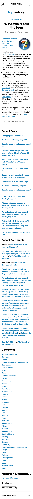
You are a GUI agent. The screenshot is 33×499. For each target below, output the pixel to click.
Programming (7, 431)
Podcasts (5, 421)
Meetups (5, 407)
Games (4, 386)
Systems (5, 442)
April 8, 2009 (25, 32)
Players (4, 418)
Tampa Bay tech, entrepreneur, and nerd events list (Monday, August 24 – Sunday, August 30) (16, 153)
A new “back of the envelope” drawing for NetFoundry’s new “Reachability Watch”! (16, 162)
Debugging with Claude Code (12, 136)
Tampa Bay (6, 445)
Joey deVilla (12, 32)
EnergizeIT (6, 88)
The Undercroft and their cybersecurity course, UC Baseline (15, 308)
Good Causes (7, 391)
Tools (4, 452)
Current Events (7, 368)
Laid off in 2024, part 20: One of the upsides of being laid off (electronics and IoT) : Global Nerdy (15, 303)
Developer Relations (9, 375)
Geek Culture (7, 389)
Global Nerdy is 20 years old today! (15, 182)
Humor (4, 399)
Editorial (5, 378)
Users (4, 460)
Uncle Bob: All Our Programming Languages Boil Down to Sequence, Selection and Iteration (16, 271)
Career (4, 360)
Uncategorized (16, 19)
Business (5, 357)
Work (4, 468)
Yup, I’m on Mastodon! (10, 478)
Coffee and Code (8, 90)
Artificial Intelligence (9, 354)
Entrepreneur (7, 381)
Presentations (7, 423)
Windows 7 (22, 121)
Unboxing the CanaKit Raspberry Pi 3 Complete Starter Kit (16, 335)
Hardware (5, 394)
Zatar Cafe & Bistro (9, 342)
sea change (14, 121)
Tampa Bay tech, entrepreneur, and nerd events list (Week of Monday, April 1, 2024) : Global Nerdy (16, 280)
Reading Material (8, 434)
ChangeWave (10, 54)
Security (5, 437)
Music (4, 413)
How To (4, 397)
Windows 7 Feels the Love (16, 26)
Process (5, 429)
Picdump (5, 415)
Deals (4, 370)
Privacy (4, 426)
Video (4, 463)
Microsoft (7, 121)
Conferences (7, 365)
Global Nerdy (16, 4)
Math (4, 405)
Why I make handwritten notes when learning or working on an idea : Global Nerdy (16, 253)
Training (5, 455)
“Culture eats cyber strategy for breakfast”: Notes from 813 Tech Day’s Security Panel (16, 205)
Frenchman (6, 269)
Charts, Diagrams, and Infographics (15, 362)
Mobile (4, 410)
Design (4, 373)
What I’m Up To (7, 466)
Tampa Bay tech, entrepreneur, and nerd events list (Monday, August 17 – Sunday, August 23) (15, 214)
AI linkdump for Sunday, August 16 (14, 186)
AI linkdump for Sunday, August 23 (14, 140)
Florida (4, 383)
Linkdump (5, 402)
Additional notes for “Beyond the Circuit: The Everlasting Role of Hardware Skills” (15, 321)
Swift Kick (5, 439)
